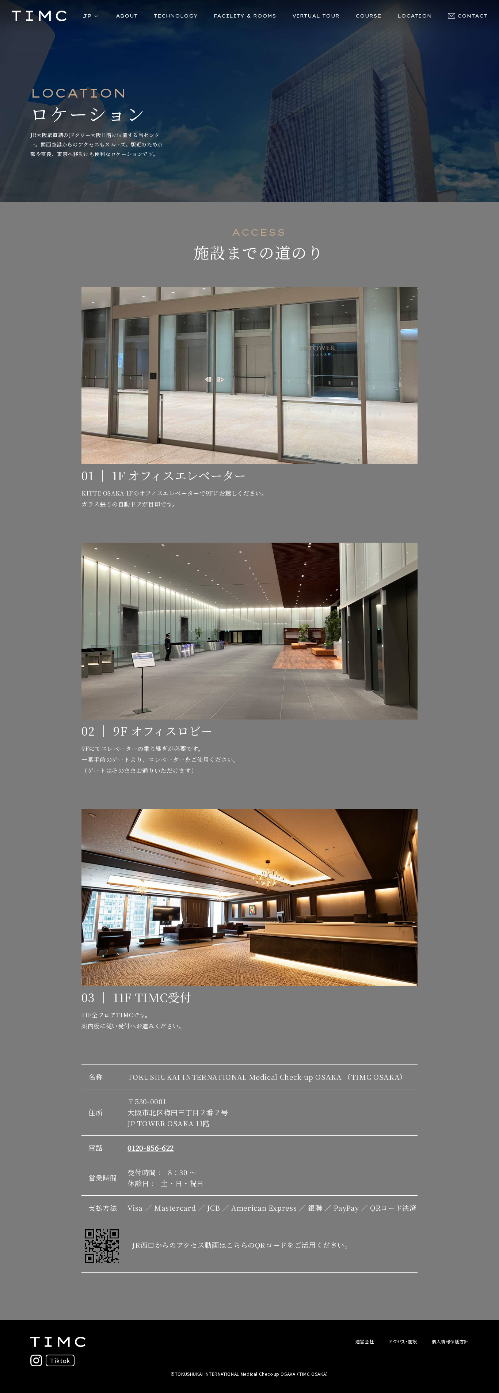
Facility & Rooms (245, 16)
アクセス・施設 (402, 1341)
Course (368, 16)
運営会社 (364, 1341)
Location (414, 16)
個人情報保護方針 (450, 1341)
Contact (472, 16)
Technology (176, 16)
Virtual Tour (315, 16)
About (127, 16)
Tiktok (60, 1360)
